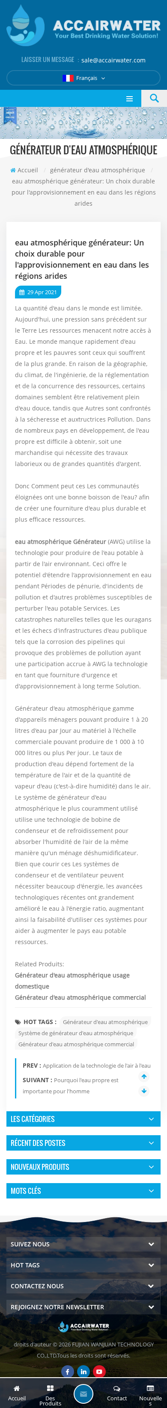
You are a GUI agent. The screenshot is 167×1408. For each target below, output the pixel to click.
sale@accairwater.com (113, 60)
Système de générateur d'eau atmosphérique (75, 1033)
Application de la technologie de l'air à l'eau (97, 1065)
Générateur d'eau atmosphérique (105, 1022)
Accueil (28, 170)
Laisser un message (83, 1394)
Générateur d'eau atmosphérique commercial (80, 997)
